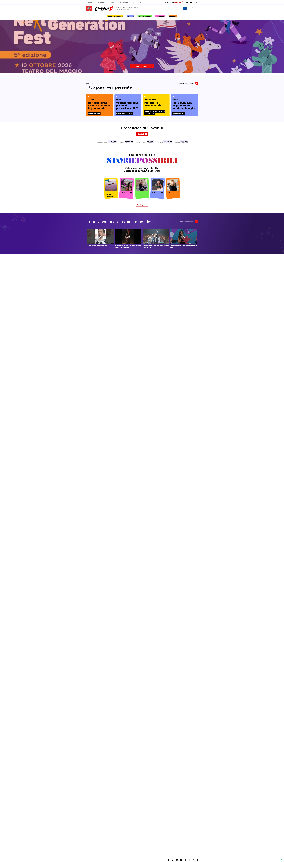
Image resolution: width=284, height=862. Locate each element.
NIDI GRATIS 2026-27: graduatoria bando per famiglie (183, 105)
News (133, 2)
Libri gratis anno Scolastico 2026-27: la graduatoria (99, 105)
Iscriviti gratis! (142, 66)
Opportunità (101, 2)
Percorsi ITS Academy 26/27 (153, 104)
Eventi (112, 2)
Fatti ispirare (142, 205)
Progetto (89, 2)
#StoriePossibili (124, 2)
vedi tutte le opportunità (185, 84)
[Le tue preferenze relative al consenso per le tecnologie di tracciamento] (281, 859)
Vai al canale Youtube (186, 221)
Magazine (141, 2)
